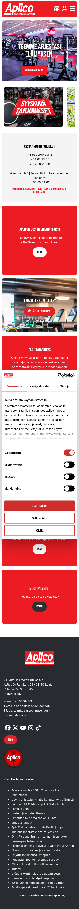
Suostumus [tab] (14, 386)
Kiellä (39, 530)
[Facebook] (8, 728)
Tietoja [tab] (65, 386)
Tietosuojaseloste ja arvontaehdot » (27, 706)
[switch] (69, 464)
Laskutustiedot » (15, 715)
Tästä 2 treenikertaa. (39, 311)
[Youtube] (23, 728)
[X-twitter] (15, 728)
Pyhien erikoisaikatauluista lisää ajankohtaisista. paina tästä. (39, 190)
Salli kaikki (39, 505)
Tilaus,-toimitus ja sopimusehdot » (27, 710)
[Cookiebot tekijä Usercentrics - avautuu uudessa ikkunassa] (58, 375)
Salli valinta (39, 518)
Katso (39, 606)
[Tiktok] (38, 728)
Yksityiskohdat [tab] (39, 386)
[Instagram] (31, 728)
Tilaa (39, 252)
